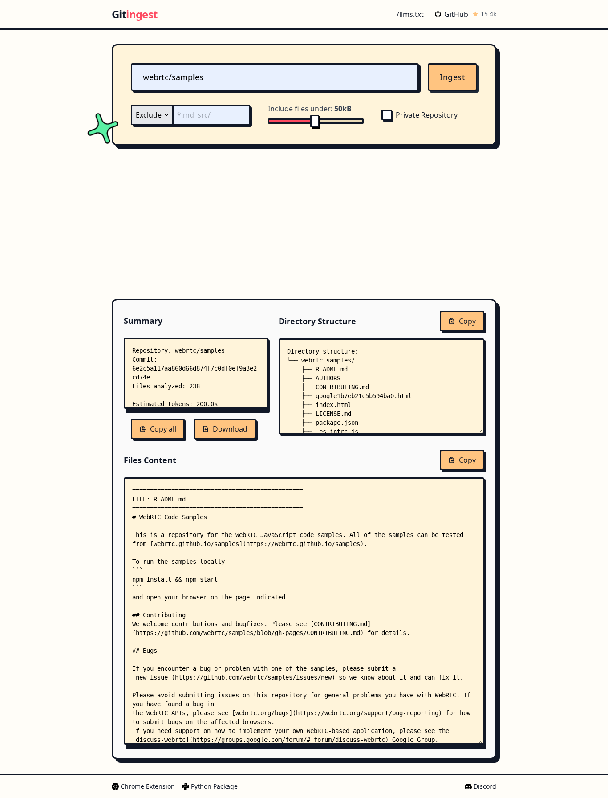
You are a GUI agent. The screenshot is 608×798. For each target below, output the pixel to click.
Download (230, 429)
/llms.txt (410, 14)
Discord (485, 786)
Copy (467, 321)
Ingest (452, 77)
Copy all (163, 429)
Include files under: (310, 109)
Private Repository (427, 115)
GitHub (456, 14)
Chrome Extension (148, 786)
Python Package (214, 786)
